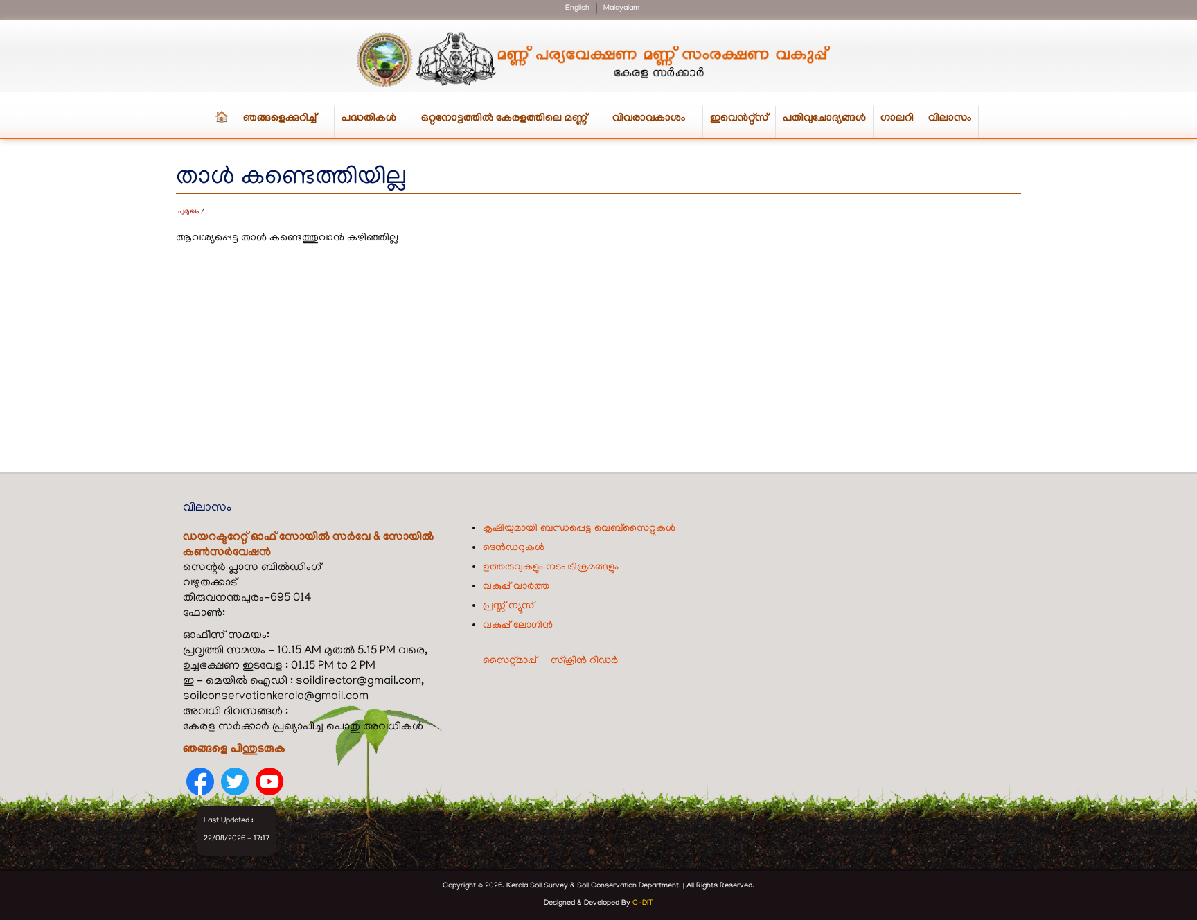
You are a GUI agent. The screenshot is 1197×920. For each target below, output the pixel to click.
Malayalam (621, 8)
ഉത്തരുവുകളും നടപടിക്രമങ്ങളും (551, 567)
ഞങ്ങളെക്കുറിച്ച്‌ (289, 125)
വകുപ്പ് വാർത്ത (516, 586)
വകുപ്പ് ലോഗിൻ (518, 625)
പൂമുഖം (188, 212)
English (577, 8)
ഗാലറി (897, 118)
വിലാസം (949, 118)
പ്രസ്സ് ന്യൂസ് (508, 606)
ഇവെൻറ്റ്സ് (739, 118)
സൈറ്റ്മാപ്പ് (510, 660)
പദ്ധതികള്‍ (378, 125)
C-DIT (642, 903)
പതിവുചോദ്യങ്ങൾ (824, 118)
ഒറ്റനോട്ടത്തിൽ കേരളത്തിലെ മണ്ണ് (513, 125)
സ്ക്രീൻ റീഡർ (584, 660)
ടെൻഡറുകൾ (513, 548)
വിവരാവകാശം (657, 125)
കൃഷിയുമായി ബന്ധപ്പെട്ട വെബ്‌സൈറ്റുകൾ (579, 528)
